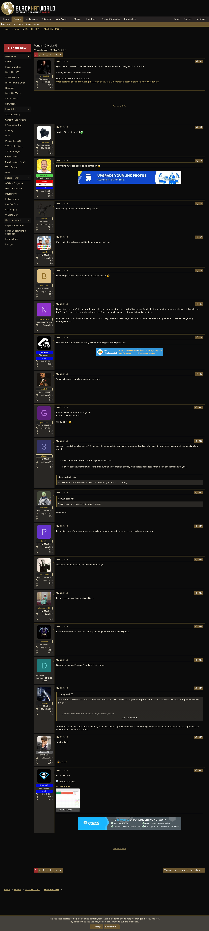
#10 (200, 407)
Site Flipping (11, 209)
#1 (201, 61)
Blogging (9, 88)
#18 (200, 688)
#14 (200, 559)
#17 (200, 660)
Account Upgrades (111, 19)
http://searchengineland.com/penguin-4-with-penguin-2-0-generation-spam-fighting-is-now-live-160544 (107, 81)
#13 (200, 526)
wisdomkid (42, 50)
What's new (62, 19)
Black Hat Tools (13, 93)
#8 (201, 337)
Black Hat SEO (12, 72)
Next (57, 54)
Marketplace (32, 19)
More (7, 172)
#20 (200, 770)
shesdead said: (65, 477)
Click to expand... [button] (130, 717)
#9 (201, 374)
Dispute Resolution (14, 225)
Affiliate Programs (14, 183)
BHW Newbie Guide (15, 82)
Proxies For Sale (13, 141)
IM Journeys (11, 193)
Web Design (11, 167)
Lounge (9, 244)
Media (77, 19)
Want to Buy (11, 214)
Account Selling (12, 114)
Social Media (11, 98)
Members (91, 19)
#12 (200, 492)
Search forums (32, 24)
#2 (201, 127)
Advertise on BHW (119, 106)
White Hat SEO (12, 77)
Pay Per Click (11, 204)
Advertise (46, 19)
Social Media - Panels (15, 162)
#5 (201, 237)
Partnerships (130, 19)
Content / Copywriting (15, 119)
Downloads (10, 103)
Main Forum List (13, 67)
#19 (200, 737)
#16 (200, 626)
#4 (201, 203)
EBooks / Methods (14, 125)
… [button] (47, 54)
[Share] (197, 61)
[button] (70, 19)
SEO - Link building (14, 146)
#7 (201, 304)
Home (6, 19)
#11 (200, 441)
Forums (17, 19)
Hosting (9, 130)
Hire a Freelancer (13, 188)
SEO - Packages (13, 151)
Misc (7, 135)
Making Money (12, 199)
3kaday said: (64, 694)
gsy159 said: (64, 498)
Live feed (5, 24)
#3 (201, 160)
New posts (18, 24)
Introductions (11, 239)
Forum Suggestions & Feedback (15, 232)
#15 (200, 593)
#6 (201, 270)
